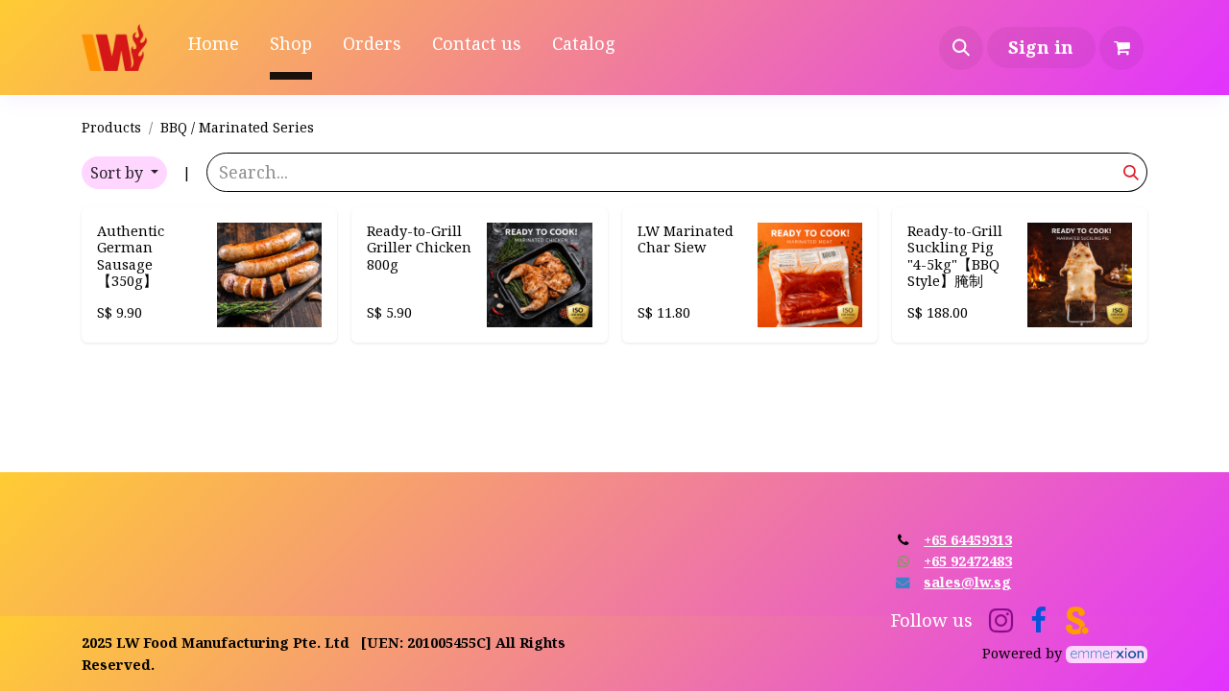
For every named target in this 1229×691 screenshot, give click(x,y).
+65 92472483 (968, 560)
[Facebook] (1038, 620)
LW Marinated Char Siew (686, 238)
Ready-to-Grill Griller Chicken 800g (419, 247)
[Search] (1131, 172)
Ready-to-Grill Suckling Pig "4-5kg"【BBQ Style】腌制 (954, 255)
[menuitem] (213, 47)
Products (111, 127)
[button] (961, 48)
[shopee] (1077, 620)
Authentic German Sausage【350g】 (130, 255)
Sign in (1040, 47)
